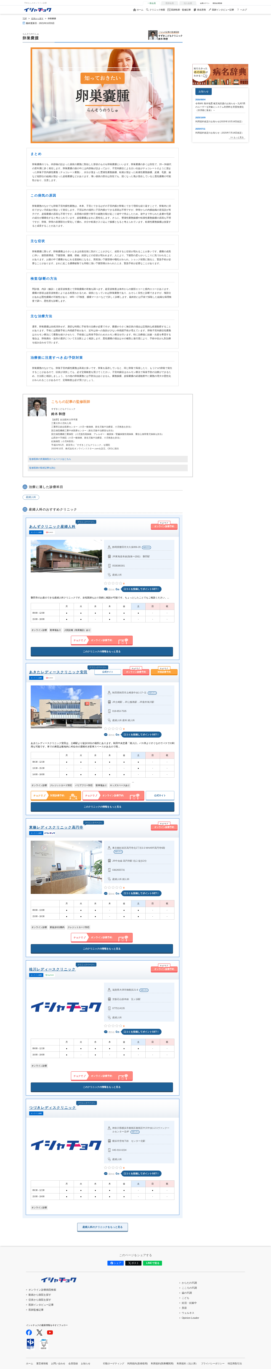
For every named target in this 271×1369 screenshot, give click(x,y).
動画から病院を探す (40, 1294)
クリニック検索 (157, 9)
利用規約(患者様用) (137, 1363)
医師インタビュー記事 (223, 9)
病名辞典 (201, 9)
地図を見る (146, 547)
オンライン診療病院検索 (42, 1289)
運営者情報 (42, 1363)
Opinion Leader (190, 1318)
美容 (184, 1308)
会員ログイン (205, 3)
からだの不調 (189, 1283)
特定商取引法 (235, 1363)
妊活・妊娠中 (189, 1303)
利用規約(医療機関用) (162, 1363)
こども (185, 1298)
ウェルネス (188, 1313)
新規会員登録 (217, 3)
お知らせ (85, 1363)
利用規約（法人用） (187, 1363)
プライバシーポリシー (213, 1363)
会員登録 (73, 1363)
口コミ (114, 589)
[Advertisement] (220, 39)
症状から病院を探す (40, 1299)
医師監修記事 (36, 1309)
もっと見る (239, 137)
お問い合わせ (58, 1363)
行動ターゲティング (113, 1363)
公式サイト (107, 672)
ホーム (140, 9)
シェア (117, 1263)
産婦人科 (31, 497)
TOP (25, 18)
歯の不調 (187, 1293)
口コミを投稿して (141, 589)
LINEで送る (152, 1263)
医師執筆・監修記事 (181, 9)
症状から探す (37, 18)
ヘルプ (243, 9)
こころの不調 (189, 1288)
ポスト (135, 1263)
